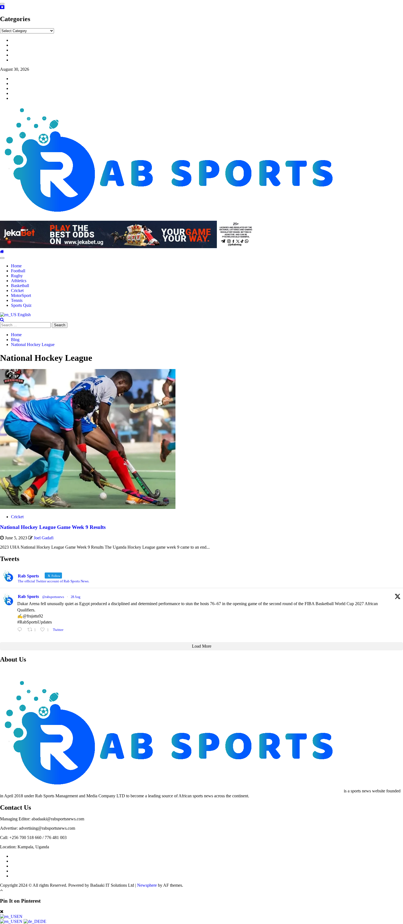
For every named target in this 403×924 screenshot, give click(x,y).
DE (43, 921)
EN (19, 916)
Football (18, 270)
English (23, 314)
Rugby (17, 275)
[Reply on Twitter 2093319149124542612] (21, 629)
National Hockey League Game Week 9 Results (53, 527)
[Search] (2, 319)
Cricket (17, 290)
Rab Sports (28, 596)
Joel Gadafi (43, 537)
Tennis (16, 300)
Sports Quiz (21, 305)
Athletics (18, 280)
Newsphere (147, 885)
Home (16, 265)
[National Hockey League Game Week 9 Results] (87, 507)
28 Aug (75, 597)
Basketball (20, 285)
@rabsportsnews (53, 597)
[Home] (2, 251)
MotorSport (21, 295)
